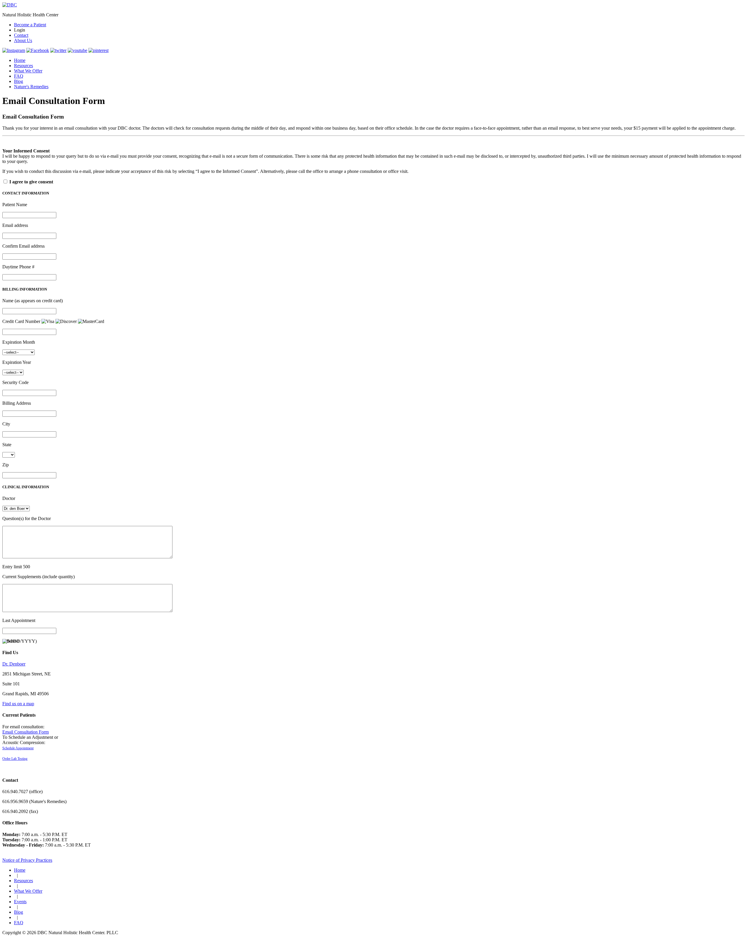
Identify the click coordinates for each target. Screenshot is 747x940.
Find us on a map (18, 703)
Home (19, 60)
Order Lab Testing (14, 759)
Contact (21, 35)
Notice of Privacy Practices (27, 860)
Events (20, 901)
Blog (18, 81)
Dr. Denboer (13, 663)
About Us (23, 40)
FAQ (18, 76)
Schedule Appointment (18, 748)
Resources (23, 65)
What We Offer (28, 70)
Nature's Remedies (31, 86)
